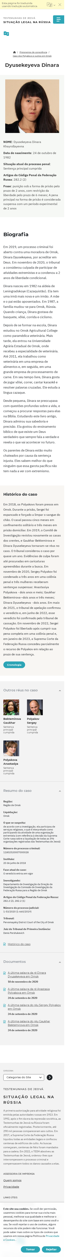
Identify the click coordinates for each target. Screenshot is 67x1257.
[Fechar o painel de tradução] (60, 4)
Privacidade (11, 1186)
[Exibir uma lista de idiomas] (51, 4)
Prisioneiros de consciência (33, 52)
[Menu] (58, 19)
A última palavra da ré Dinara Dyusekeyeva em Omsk (27, 974)
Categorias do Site (19, 1077)
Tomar (30, 1249)
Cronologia (14, 664)
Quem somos (12, 1180)
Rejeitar (51, 1249)
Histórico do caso (19, 944)
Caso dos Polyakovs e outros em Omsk (32, 55)
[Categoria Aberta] (49, 1077)
